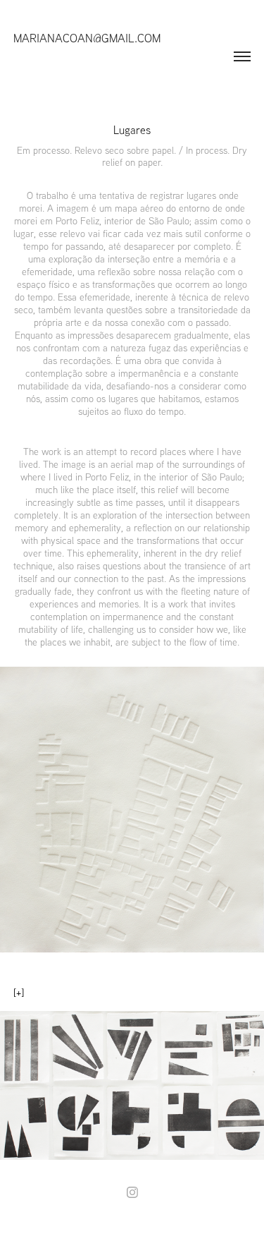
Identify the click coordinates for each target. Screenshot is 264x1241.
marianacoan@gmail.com (87, 37)
